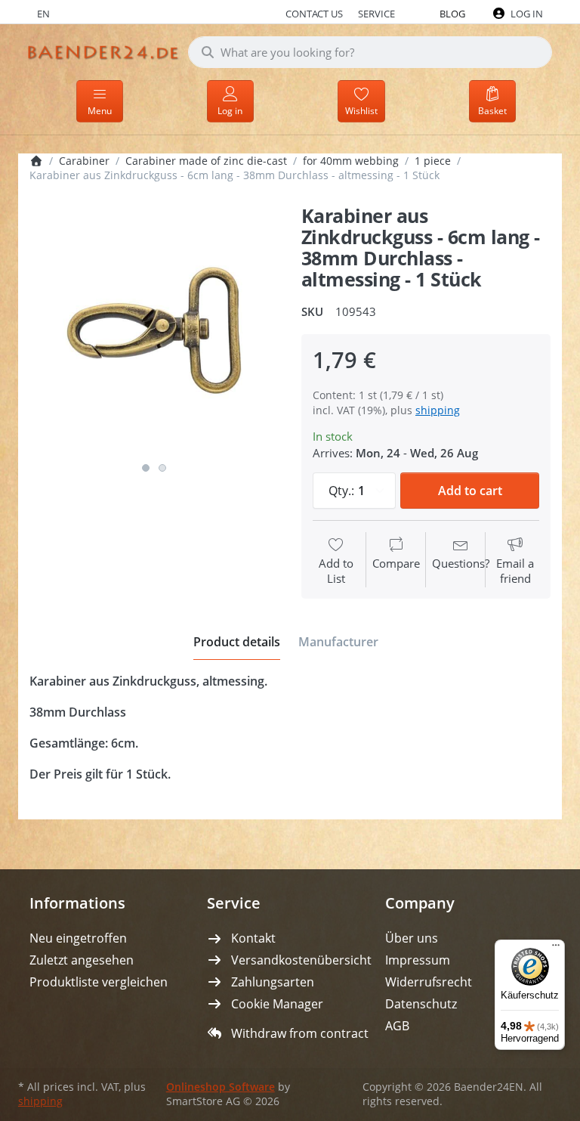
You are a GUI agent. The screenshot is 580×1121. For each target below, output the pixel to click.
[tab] (236, 642)
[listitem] (154, 330)
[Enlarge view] (154, 330)
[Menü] (556, 949)
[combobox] (370, 52)
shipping (437, 410)
